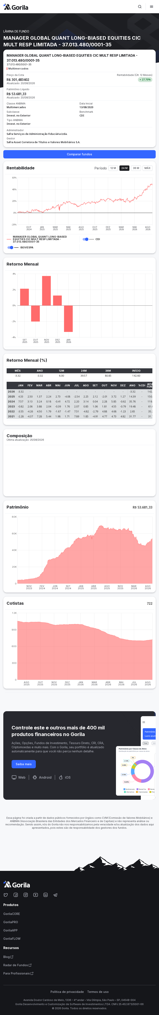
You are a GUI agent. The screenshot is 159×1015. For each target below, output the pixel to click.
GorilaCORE (11, 914)
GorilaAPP (10, 930)
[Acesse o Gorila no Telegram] (55, 894)
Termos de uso (98, 991)
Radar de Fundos (15, 965)
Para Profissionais (16, 973)
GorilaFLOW (11, 938)
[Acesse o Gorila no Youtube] (35, 894)
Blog (6, 957)
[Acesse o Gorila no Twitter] (5, 894)
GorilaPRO (10, 922)
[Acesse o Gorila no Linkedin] (45, 894)
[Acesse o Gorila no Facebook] (15, 894)
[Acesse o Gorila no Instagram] (25, 894)
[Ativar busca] (140, 6)
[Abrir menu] (151, 6)
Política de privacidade (67, 991)
